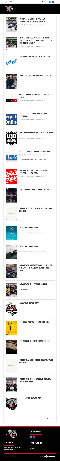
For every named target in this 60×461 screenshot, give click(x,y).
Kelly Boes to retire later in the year (35, 75)
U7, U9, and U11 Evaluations (30, 397)
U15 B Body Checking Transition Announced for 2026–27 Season (32, 20)
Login (55, 458)
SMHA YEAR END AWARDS (28, 227)
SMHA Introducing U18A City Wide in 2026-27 (36, 133)
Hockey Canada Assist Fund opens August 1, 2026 (36, 95)
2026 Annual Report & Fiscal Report (34, 341)
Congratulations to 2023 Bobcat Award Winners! (36, 361)
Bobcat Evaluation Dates (29, 303)
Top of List (50, 418)
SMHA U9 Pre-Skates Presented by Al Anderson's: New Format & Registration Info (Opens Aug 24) (35, 40)
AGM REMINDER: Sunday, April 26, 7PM (34, 189)
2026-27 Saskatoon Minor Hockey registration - (33, 114)
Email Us (32, 448)
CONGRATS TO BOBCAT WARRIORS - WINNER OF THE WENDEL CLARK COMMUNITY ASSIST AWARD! (35, 268)
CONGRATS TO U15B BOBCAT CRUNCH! (33, 284)
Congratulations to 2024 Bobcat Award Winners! (36, 209)
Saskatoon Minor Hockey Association (33, 24)
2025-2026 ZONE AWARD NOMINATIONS (34, 322)
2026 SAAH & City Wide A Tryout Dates (34, 56)
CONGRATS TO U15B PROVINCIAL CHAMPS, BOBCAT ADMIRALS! (35, 380)
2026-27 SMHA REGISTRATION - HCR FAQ (34, 151)
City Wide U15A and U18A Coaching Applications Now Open (33, 171)
